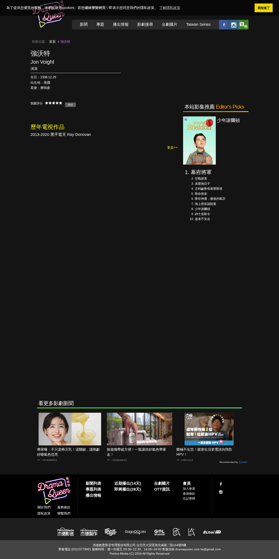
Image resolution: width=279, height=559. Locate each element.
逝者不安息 (202, 219)
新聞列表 (93, 483)
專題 (100, 24)
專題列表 (93, 489)
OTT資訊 (162, 489)
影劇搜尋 (145, 24)
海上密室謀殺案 (205, 204)
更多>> (172, 147)
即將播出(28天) (127, 489)
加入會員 (189, 488)
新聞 (84, 24)
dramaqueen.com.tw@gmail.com (198, 549)
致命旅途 (201, 193)
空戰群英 (201, 178)
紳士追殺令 (202, 214)
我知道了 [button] (264, 8)
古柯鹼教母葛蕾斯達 (208, 188)
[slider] (53, 103)
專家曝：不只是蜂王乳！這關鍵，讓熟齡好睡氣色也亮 (68, 452)
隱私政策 (44, 513)
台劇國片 (169, 24)
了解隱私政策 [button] (169, 8)
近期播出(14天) (127, 483)
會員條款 (189, 493)
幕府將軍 (201, 172)
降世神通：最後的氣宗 (210, 198)
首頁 (52, 41)
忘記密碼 (189, 498)
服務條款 (63, 507)
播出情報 (121, 24)
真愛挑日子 (202, 183)
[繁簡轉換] (243, 24)
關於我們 (44, 507)
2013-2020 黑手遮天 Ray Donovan (61, 134)
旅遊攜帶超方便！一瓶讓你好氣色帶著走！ (136, 452)
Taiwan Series (198, 24)
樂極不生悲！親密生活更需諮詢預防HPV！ (204, 452)
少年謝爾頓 (202, 209)
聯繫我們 (63, 513)
